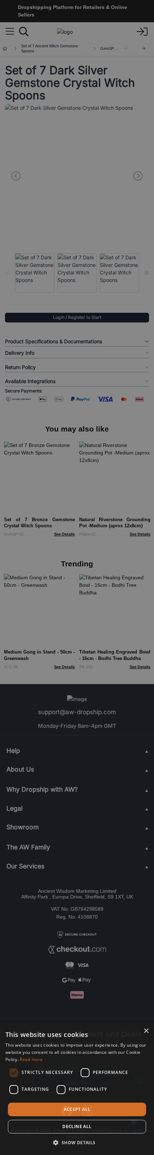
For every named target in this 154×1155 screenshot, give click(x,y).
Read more (31, 1059)
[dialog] (77, 1089)
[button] (76, 1142)
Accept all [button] (77, 1109)
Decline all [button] (76, 1126)
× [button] (146, 1031)
